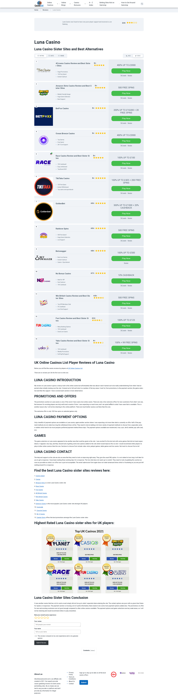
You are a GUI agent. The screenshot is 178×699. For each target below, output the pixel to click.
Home (36, 10)
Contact (71, 684)
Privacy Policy (71, 673)
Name (62, 55)
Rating (42, 55)
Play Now (126, 71)
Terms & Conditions (72, 678)
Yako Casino (40, 500)
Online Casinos (50, 4)
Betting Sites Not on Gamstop (107, 4)
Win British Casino (42, 497)
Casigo (38, 479)
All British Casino (41, 493)
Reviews (45, 10)
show (92, 650)
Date (52, 55)
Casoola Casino (42, 510)
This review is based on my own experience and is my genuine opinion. (58, 637)
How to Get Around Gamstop (128, 4)
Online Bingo (63, 4)
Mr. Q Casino (41, 514)
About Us (72, 681)
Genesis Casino (41, 504)
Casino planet (40, 476)
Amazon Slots (40, 483)
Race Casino (40, 486)
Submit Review (41, 643)
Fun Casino (39, 490)
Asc (129, 55)
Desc (139, 55)
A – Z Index (91, 4)
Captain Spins (41, 517)
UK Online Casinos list (75, 368)
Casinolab (40, 507)
